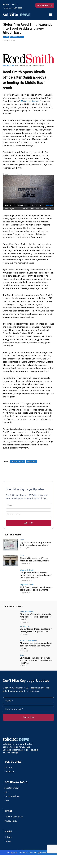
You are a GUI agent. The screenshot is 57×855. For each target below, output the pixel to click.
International (16, 36)
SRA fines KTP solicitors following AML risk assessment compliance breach (36, 617)
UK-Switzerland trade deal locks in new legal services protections (36, 630)
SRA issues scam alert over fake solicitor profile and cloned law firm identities (36, 660)
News (5, 36)
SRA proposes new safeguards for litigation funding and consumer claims (36, 646)
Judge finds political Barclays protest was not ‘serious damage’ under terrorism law (35, 575)
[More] (34, 46)
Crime (22, 555)
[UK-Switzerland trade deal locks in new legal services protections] (10, 631)
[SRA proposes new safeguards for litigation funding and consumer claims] (10, 645)
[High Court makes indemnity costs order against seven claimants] (10, 589)
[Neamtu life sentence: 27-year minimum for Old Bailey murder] (10, 560)
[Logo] (16, 15)
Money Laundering (26, 611)
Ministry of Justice (30, 101)
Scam (22, 655)
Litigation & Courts (26, 570)
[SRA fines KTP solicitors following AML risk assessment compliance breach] (10, 616)
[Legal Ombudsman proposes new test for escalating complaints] (10, 545)
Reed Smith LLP (8, 65)
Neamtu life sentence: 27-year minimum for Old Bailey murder (34, 559)
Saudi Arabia (31, 461)
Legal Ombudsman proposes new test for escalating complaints (35, 543)
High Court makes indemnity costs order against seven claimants (36, 588)
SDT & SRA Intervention (28, 640)
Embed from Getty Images (12, 174)
